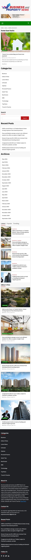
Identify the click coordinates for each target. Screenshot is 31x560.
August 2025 (5, 185)
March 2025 (5, 200)
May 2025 (4, 194)
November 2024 (6, 212)
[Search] (28, 23)
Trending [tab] (16, 223)
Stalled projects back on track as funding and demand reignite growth (14, 148)
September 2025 (6, 183)
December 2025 (6, 174)
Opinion (4, 85)
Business (4, 73)
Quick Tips (5, 50)
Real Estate (5, 95)
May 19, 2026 (10, 312)
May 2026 (4, 159)
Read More (4, 64)
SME (3, 98)
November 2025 (6, 177)
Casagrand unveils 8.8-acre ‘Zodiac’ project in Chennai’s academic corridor (14, 143)
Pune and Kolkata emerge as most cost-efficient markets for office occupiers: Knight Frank (14, 134)
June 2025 (5, 191)
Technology (5, 101)
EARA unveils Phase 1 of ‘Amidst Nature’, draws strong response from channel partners (14, 129)
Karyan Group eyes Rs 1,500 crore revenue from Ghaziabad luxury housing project (14, 139)
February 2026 (6, 168)
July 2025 (4, 188)
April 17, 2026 (10, 397)
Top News (4, 104)
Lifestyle (4, 82)
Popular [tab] (9, 223)
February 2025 (6, 203)
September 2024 (6, 218)
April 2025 (5, 197)
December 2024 (6, 209)
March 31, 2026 (10, 425)
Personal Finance (6, 88)
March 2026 (5, 165)
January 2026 (5, 171)
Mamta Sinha (5, 57)
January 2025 (5, 206)
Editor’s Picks (5, 76)
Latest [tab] (3, 223)
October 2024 (6, 215)
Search (3, 112)
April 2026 (5, 162)
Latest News (5, 79)
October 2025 (6, 180)
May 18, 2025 (12, 57)
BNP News (5, 312)
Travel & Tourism (6, 107)
